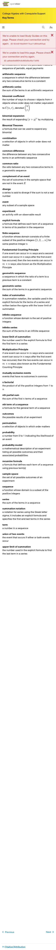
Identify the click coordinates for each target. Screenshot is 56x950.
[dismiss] (52, 35)
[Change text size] (51, 27)
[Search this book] (43, 27)
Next (48, 931)
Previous (9, 932)
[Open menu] (3, 27)
